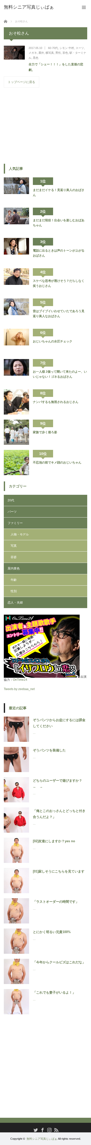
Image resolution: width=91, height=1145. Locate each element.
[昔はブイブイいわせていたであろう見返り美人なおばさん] (16, 311)
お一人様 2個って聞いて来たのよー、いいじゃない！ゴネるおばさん (60, 374)
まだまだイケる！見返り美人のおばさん (58, 192)
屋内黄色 (14, 568)
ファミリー (15, 523)
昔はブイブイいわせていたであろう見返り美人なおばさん (58, 313)
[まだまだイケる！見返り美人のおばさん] (16, 190)
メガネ (33, 52)
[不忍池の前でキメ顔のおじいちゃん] (16, 462)
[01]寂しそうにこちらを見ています (58, 871)
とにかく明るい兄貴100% (52, 932)
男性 (58, 52)
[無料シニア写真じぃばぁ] (29, 7)
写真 (14, 546)
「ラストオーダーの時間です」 (56, 902)
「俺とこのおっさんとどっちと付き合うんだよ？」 (59, 814)
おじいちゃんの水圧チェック (52, 341)
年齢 (14, 580)
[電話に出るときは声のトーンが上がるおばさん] (16, 250)
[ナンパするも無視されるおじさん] (16, 402)
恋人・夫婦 (15, 602)
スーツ (80, 47)
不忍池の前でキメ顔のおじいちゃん (57, 462)
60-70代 (53, 47)
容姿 (14, 557)
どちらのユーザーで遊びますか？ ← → (59, 783)
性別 (14, 591)
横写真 (50, 52)
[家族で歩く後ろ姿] (16, 432)
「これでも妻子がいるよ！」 (54, 992)
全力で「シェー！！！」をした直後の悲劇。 (56, 67)
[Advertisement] (42, 125)
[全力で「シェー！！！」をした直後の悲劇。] (14, 53)
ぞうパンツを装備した (49, 750)
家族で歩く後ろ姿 (45, 432)
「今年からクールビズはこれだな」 (59, 962)
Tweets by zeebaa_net (19, 689)
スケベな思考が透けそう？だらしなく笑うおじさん (58, 283)
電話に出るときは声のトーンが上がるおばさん (58, 253)
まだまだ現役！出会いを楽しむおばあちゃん (58, 223)
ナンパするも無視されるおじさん (55, 402)
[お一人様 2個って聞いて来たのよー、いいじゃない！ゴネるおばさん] (16, 371)
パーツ (12, 511)
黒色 (35, 57)
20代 (11, 500)
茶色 (65, 52)
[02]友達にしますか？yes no (54, 841)
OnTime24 (20, 679)
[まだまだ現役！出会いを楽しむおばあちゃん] (16, 220)
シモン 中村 (66, 47)
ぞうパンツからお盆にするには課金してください (59, 723)
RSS (56, 1129)
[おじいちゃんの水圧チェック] (16, 341)
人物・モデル (20, 534)
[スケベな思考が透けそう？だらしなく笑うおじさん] (16, 280)
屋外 (41, 52)
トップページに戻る (21, 82)
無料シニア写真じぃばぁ (42, 1138)
